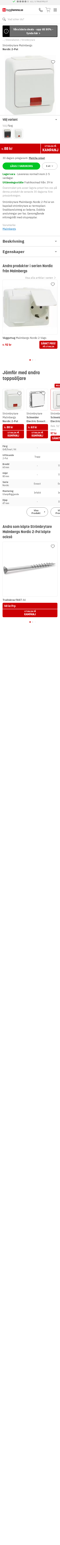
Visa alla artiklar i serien (39, 277)
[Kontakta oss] (41, 10)
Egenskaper (13, 251)
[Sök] (4, 19)
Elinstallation (12, 39)
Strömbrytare (28, 39)
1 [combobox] (48, 166)
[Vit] (18, 133)
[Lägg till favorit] (53, 62)
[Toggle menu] (55, 10)
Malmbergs (9, 228)
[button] (30, 119)
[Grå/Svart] (7, 133)
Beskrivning (13, 241)
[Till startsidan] (13, 10)
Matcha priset (37, 158)
